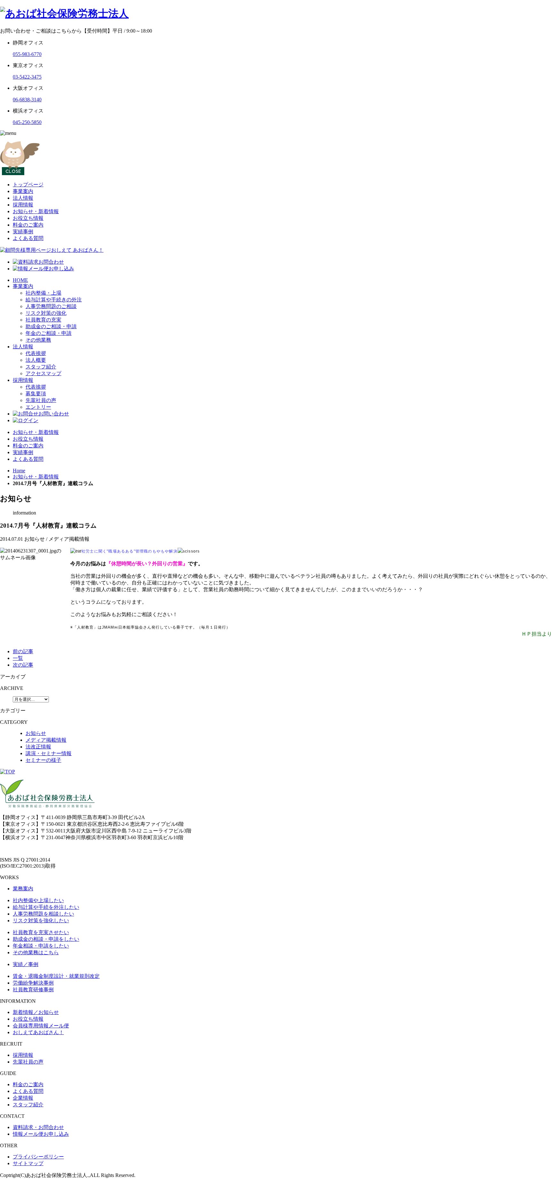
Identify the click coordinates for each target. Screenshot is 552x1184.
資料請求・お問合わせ (38, 1127)
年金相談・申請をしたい (41, 945)
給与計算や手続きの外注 (54, 299)
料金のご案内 (28, 225)
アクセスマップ (43, 373)
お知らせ (36, 733)
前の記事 (23, 651)
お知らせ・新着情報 (36, 211)
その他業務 (38, 340)
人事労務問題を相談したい (43, 914)
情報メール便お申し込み (41, 1134)
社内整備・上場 (43, 293)
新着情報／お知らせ (36, 1012)
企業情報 (23, 1098)
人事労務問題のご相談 (51, 306)
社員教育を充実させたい (41, 932)
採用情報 (23, 204)
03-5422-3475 (27, 77)
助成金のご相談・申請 (51, 326)
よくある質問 (28, 238)
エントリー (38, 407)
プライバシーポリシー (38, 1156)
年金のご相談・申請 (49, 333)
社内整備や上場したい (38, 900)
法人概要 (36, 360)
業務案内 (23, 888)
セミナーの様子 (43, 760)
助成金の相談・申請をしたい (46, 939)
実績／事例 (25, 964)
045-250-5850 (27, 122)
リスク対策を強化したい (41, 920)
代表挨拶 (36, 353)
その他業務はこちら (36, 952)
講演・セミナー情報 (49, 753)
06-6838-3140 (27, 99)
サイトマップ (28, 1163)
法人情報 (23, 198)
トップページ (28, 184)
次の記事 (23, 665)
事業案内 (23, 191)
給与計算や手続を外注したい (46, 907)
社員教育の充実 (43, 319)
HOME (20, 280)
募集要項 (36, 393)
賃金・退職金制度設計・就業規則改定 (56, 976)
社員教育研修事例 (33, 989)
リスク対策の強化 (46, 313)
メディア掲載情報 (46, 740)
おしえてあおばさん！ (38, 1032)
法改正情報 (38, 746)
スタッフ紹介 (41, 366)
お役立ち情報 (28, 218)
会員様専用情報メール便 (41, 1025)
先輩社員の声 (41, 400)
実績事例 (23, 231)
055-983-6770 (27, 54)
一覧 (18, 658)
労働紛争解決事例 (33, 983)
